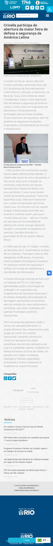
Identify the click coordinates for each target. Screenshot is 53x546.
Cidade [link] (33, 388)
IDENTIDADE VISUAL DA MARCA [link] (26, 490)
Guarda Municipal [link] (38, 407)
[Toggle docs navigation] (47, 15)
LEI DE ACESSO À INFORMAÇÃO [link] (26, 485)
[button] (35, 16)
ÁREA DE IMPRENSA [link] (26, 488)
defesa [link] (15, 407)
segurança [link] (22, 409)
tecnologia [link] (30, 409)
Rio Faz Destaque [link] (33, 392)
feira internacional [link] (25, 407)
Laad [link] (46, 407)
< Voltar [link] (27, 540)
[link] (50, 9)
